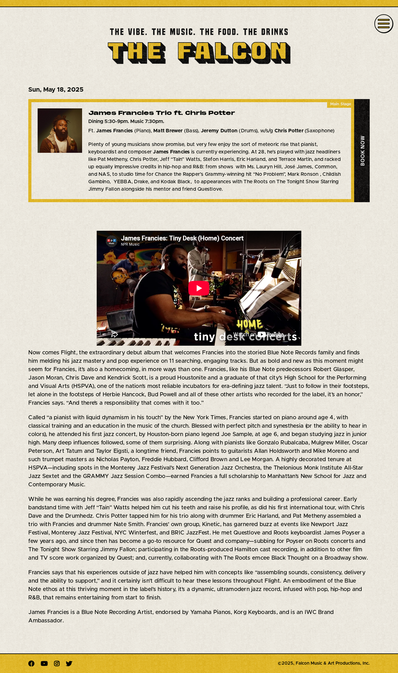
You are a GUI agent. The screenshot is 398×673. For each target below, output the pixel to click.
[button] (361, 150)
